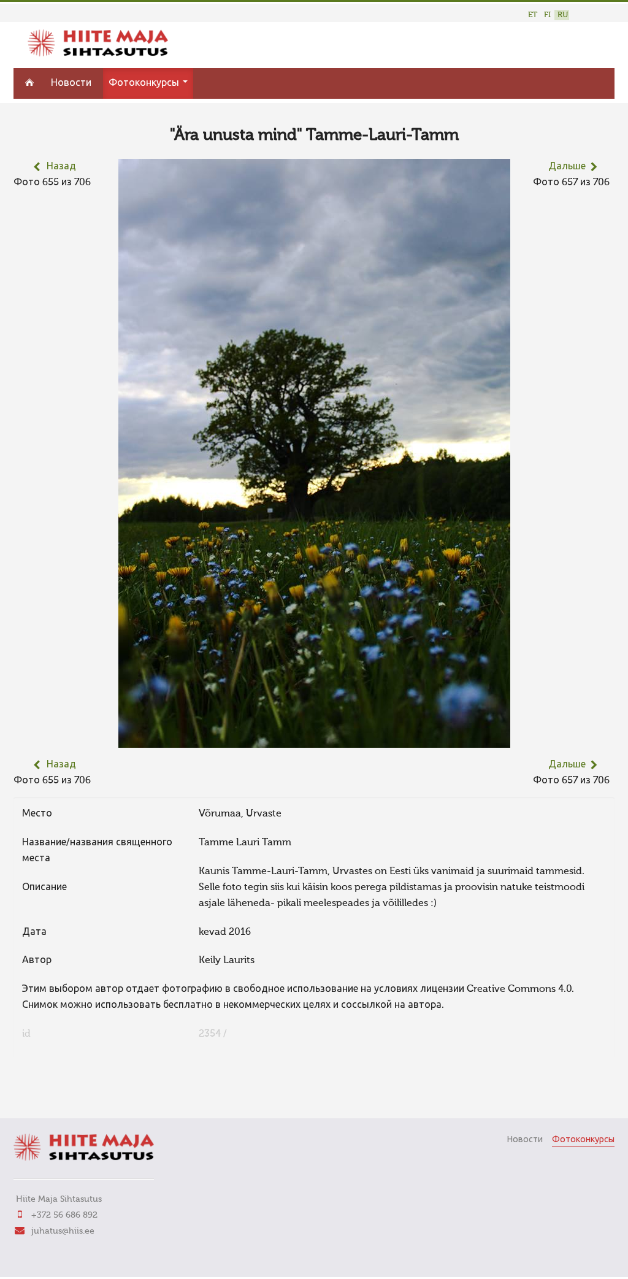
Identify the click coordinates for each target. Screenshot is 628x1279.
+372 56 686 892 (64, 1215)
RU (562, 15)
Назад (61, 167)
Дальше (567, 167)
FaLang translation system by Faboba (57, 1091)
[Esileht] (97, 54)
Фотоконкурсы (145, 83)
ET (532, 15)
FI (547, 15)
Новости (71, 83)
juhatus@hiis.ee (62, 1231)
